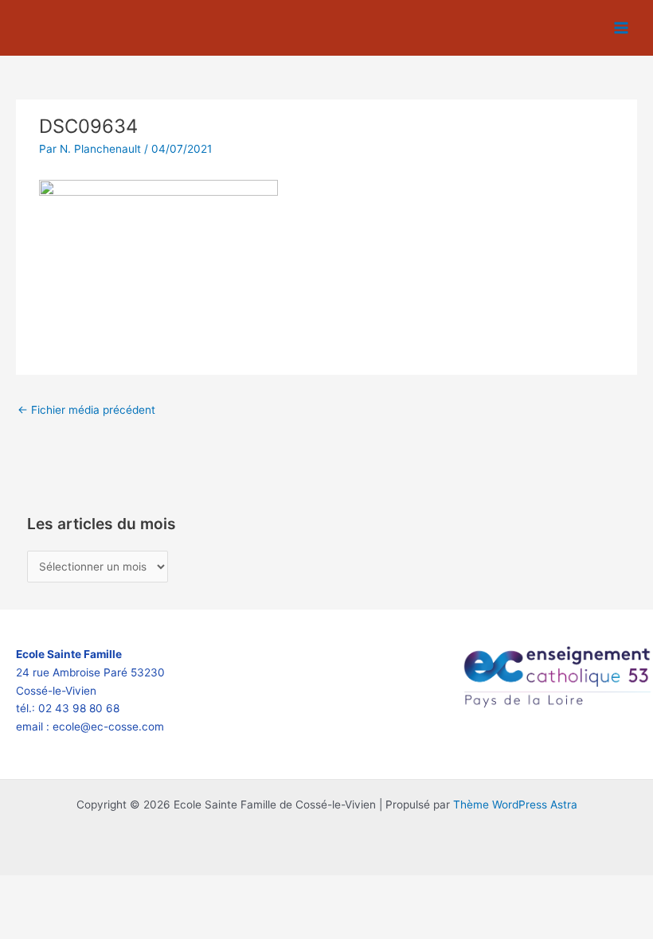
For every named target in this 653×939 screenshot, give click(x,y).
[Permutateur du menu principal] (621, 28)
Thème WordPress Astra (515, 804)
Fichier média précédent (86, 409)
